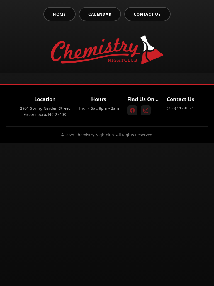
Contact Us (147, 14)
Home (59, 14)
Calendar (99, 14)
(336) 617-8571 (180, 108)
